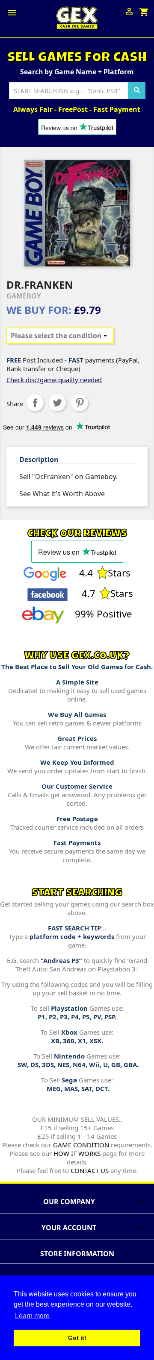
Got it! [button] (77, 1337)
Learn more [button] (32, 1315)
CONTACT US (90, 1170)
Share (35, 402)
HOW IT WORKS (77, 1153)
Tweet (57, 402)
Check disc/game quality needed (54, 379)
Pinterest (79, 402)
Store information (77, 1253)
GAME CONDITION (81, 1145)
